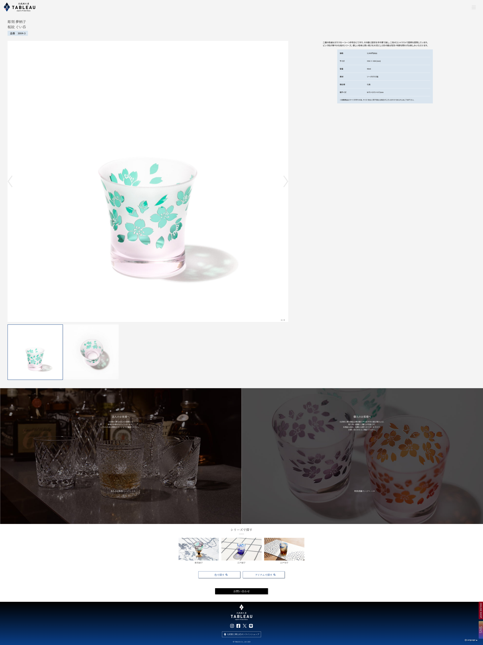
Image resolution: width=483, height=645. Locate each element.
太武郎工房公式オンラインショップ (243, 634)
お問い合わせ (241, 591)
